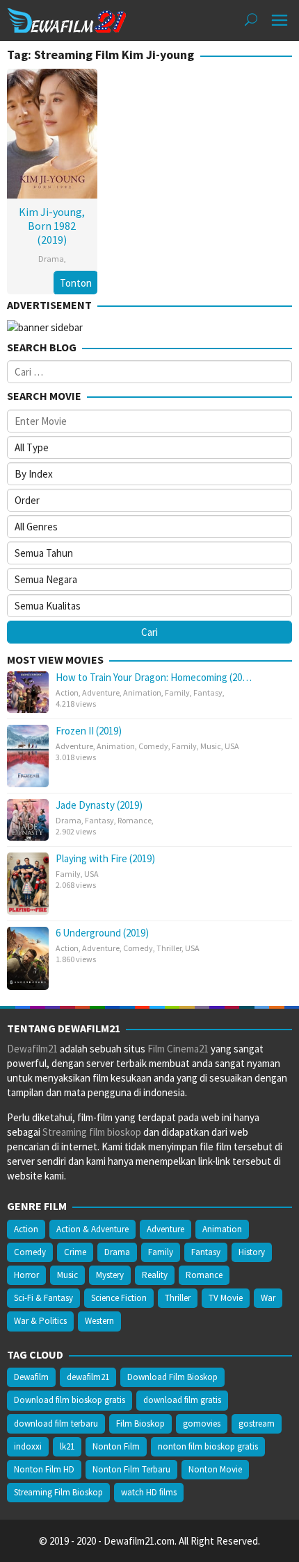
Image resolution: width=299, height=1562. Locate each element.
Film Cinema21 (178, 1048)
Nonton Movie (215, 1469)
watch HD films (149, 1492)
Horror (26, 1275)
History (252, 1252)
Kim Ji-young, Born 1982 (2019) (52, 225)
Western (99, 1321)
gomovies (201, 1423)
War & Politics (40, 1321)
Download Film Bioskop (172, 1377)
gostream (257, 1423)
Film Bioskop (140, 1423)
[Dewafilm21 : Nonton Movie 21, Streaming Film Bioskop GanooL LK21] (67, 19)
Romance (135, 820)
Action (67, 692)
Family (177, 692)
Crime (75, 1252)
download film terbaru (56, 1423)
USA (232, 746)
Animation (142, 692)
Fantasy (208, 692)
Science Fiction (119, 1298)
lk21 (67, 1446)
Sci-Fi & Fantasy (43, 1298)
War (268, 1298)
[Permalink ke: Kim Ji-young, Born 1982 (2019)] (52, 132)
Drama (51, 258)
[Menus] (279, 20)
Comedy (153, 746)
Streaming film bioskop (91, 1132)
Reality (155, 1275)
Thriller (168, 948)
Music (210, 746)
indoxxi (28, 1446)
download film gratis (182, 1400)
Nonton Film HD (44, 1469)
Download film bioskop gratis (69, 1400)
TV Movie (226, 1298)
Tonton (76, 282)
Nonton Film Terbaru (131, 1469)
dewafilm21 (88, 1377)
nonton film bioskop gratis (208, 1446)
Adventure (101, 692)
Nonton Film (116, 1446)
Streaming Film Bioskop (58, 1492)
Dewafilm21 (32, 1048)
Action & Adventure (92, 1229)
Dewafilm (31, 1377)
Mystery (110, 1275)
